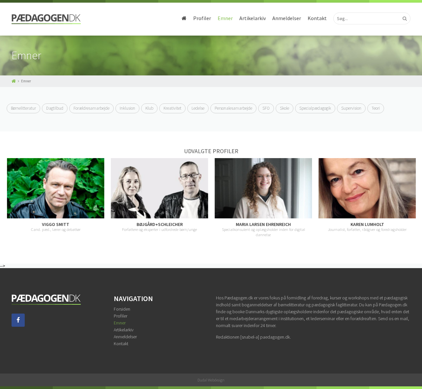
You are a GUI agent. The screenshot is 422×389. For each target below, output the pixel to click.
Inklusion (127, 108)
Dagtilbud (54, 108)
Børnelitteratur (23, 108)
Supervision (351, 108)
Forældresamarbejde (91, 108)
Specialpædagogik (315, 108)
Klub (149, 108)
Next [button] (415, 197)
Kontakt (317, 18)
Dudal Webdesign (211, 379)
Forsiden (122, 309)
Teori (376, 108)
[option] (55, 195)
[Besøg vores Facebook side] (18, 325)
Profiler (202, 18)
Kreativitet (172, 108)
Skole (284, 108)
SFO (266, 108)
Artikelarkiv (252, 18)
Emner (225, 18)
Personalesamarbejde (233, 108)
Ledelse (198, 108)
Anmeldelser (286, 18)
